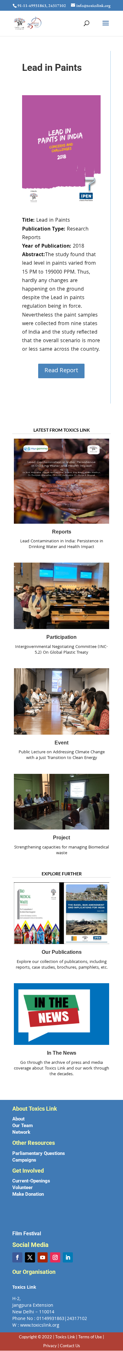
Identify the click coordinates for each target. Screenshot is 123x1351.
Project (61, 837)
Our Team (22, 1125)
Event (61, 742)
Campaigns (24, 1160)
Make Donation (28, 1194)
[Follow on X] (30, 1257)
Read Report (61, 371)
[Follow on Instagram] (55, 1257)
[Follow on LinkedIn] (68, 1257)
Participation (61, 637)
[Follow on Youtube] (43, 1257)
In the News (61, 1053)
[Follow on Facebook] (17, 1257)
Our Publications (62, 952)
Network (21, 1132)
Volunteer (22, 1187)
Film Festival (26, 1234)
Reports (61, 531)
